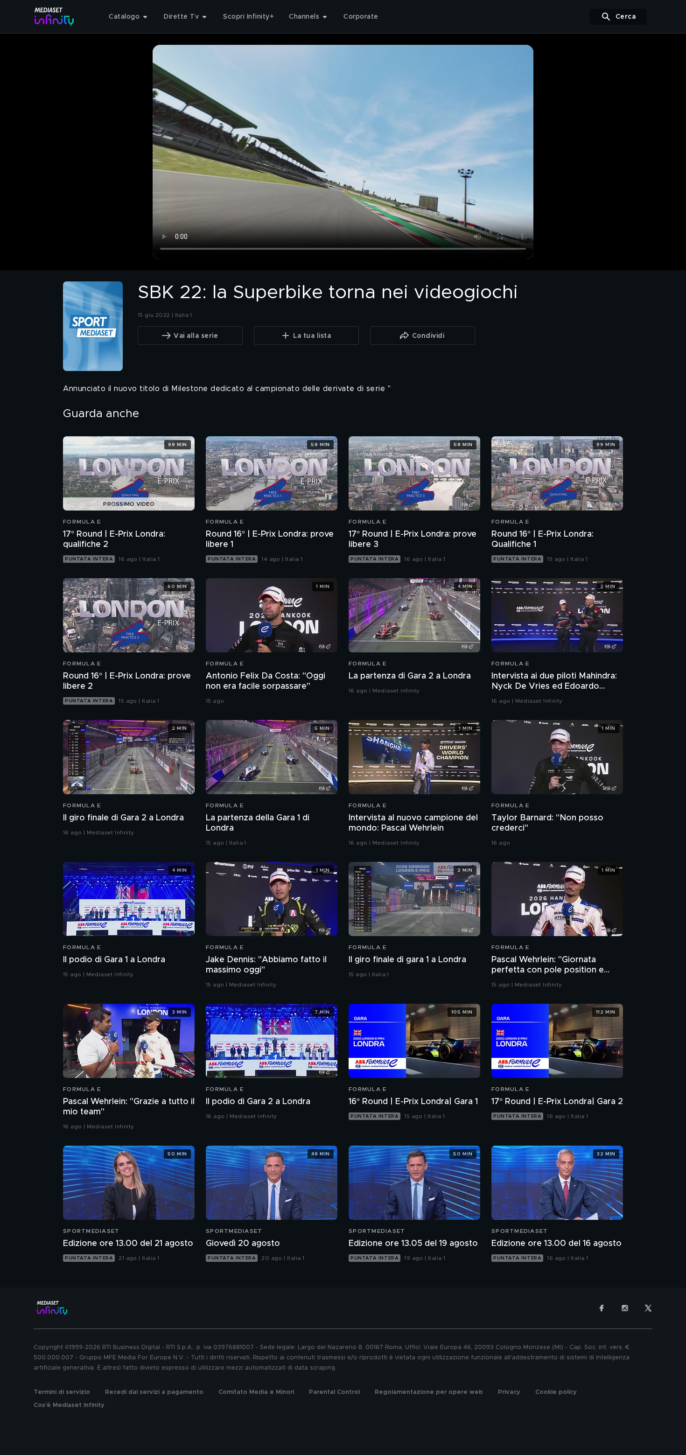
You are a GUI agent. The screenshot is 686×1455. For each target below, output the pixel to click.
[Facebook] (601, 1308)
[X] (648, 1308)
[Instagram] (625, 1308)
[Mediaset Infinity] (54, 16)
